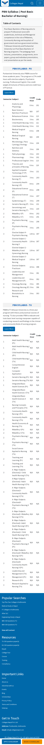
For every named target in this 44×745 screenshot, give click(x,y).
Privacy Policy (7, 700)
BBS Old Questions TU (9, 621)
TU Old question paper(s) (10, 641)
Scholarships (6, 697)
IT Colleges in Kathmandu (10, 609)
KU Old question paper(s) (10, 645)
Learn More (8, 92)
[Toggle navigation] (40, 3)
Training (4, 660)
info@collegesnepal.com (15, 730)
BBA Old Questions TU (9, 624)
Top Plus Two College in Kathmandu (14, 602)
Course (4, 656)
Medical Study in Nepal (9, 606)
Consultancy (6, 664)
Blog (3, 693)
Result (4, 649)
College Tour (6, 652)
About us (5, 682)
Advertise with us (8, 686)
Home (4, 678)
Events (4, 689)
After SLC (5, 613)
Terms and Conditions (9, 704)
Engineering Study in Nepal (11, 617)
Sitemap (5, 708)
